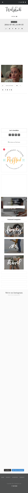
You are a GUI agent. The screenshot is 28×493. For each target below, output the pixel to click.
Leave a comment (9, 85)
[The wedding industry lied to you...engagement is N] (14, 341)
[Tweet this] (15, 28)
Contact (22, 477)
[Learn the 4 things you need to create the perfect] (14, 453)
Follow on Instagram (18, 470)
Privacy (8, 477)
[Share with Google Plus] (18, 28)
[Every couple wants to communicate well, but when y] (14, 425)
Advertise (15, 477)
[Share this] (12, 28)
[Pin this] (22, 28)
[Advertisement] (14, 50)
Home (2, 477)
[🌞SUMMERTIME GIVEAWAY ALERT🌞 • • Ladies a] (14, 397)
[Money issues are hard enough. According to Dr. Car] (14, 369)
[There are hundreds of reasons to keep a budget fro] (14, 313)
